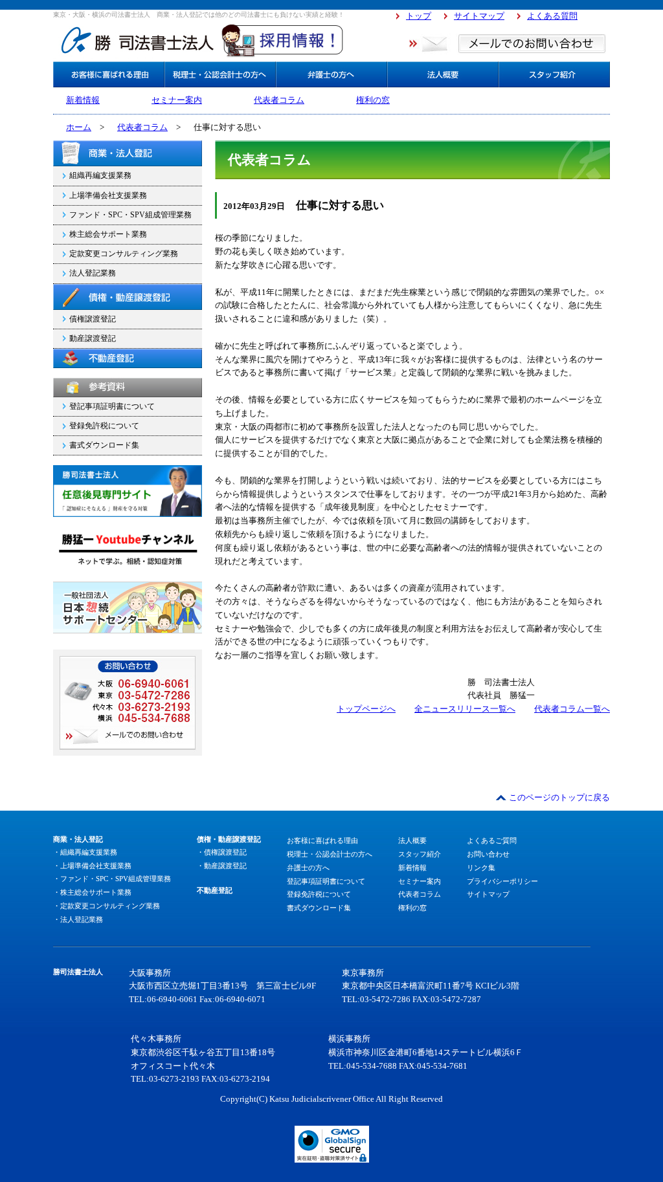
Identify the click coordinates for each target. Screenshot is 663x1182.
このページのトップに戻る (559, 797)
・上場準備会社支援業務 (92, 866)
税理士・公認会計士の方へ (329, 854)
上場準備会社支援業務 (108, 195)
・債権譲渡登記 (222, 852)
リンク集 (481, 867)
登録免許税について (104, 425)
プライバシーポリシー (502, 881)
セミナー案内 (177, 100)
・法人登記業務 (78, 919)
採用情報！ (282, 40)
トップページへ (366, 709)
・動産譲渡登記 (222, 866)
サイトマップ (479, 16)
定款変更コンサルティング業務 (123, 253)
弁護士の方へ (308, 867)
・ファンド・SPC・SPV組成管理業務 (112, 878)
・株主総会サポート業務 (92, 892)
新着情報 (83, 100)
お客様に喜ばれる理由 (322, 840)
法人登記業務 (92, 273)
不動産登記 (127, 358)
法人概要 (412, 840)
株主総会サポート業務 (108, 234)
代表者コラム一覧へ (572, 709)
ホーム (78, 127)
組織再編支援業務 (100, 175)
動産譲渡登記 (92, 338)
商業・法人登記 (127, 153)
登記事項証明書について (112, 406)
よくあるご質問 (492, 840)
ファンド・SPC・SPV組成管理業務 (130, 214)
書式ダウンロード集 (104, 445)
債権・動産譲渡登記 (127, 297)
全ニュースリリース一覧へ (464, 709)
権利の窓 (373, 100)
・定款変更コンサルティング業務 (106, 906)
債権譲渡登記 (92, 318)
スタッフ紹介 (419, 854)
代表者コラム (279, 100)
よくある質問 (552, 16)
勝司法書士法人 (137, 40)
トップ (418, 16)
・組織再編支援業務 (85, 852)
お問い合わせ (488, 854)
